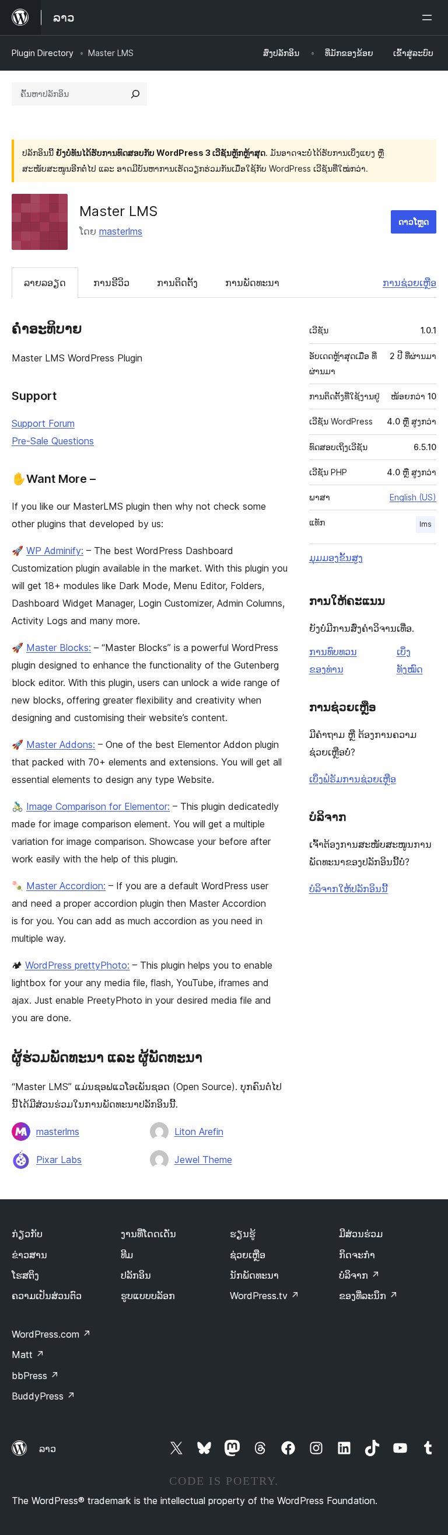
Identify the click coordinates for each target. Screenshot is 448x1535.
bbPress (35, 1375)
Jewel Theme (203, 1159)
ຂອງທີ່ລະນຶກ (368, 1295)
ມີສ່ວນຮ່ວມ (361, 1234)
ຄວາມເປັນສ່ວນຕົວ (47, 1295)
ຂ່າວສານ (29, 1255)
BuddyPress (43, 1396)
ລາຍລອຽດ (45, 282)
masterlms (120, 231)
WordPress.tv (264, 1295)
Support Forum (43, 423)
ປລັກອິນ (136, 1275)
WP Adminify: (54, 550)
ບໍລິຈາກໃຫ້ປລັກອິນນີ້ (348, 888)
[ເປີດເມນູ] (429, 17)
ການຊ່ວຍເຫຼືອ (409, 282)
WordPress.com (51, 1334)
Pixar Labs (59, 1159)
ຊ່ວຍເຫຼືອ (247, 1255)
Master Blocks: (58, 647)
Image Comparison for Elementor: (98, 806)
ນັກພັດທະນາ (254, 1275)
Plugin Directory (43, 53)
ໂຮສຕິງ (25, 1275)
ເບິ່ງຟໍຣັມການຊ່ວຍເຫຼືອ (352, 779)
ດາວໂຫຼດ (413, 222)
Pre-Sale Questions (53, 441)
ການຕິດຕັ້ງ (177, 282)
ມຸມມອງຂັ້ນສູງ (336, 557)
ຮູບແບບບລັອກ (148, 1295)
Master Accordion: (66, 886)
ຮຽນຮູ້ (243, 1234)
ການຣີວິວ (111, 282)
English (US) (413, 497)
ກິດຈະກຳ (357, 1255)
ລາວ (47, 1448)
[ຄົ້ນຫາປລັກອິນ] (135, 94)
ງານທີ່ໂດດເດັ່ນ (148, 1234)
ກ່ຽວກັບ (27, 1234)
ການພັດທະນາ (252, 282)
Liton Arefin (198, 1131)
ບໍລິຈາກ (359, 1275)
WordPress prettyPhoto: (77, 965)
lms (425, 524)
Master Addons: (60, 744)
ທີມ (127, 1255)
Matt (28, 1354)
